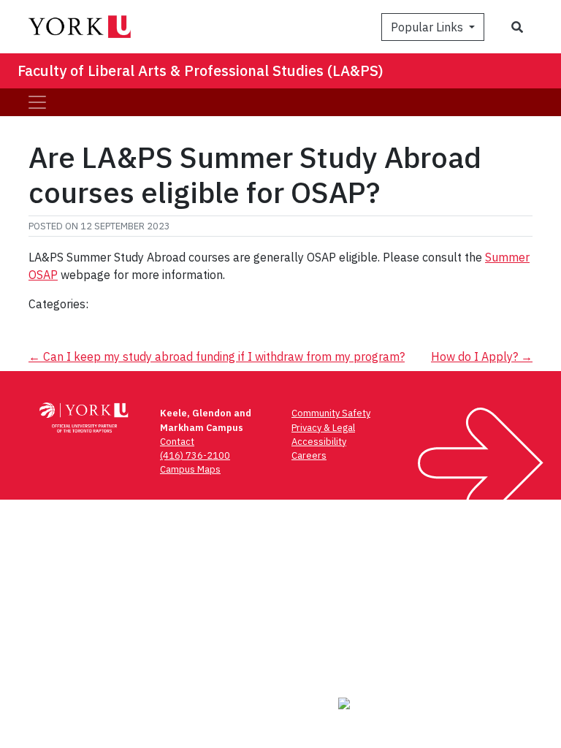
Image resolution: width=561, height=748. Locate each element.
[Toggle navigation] (37, 102)
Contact (177, 441)
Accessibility (318, 441)
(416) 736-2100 (195, 455)
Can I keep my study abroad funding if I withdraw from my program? (216, 356)
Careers (309, 455)
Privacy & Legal (323, 427)
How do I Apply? (482, 356)
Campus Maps (190, 469)
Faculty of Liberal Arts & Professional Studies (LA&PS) (200, 70)
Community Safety (330, 413)
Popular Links (428, 27)
